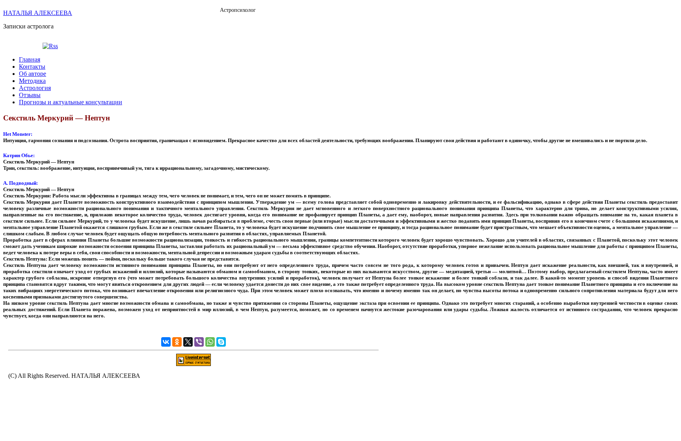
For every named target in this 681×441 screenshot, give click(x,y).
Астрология (35, 87)
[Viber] (199, 342)
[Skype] (221, 342)
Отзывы (30, 95)
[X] (188, 342)
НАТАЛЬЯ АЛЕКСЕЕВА (37, 12)
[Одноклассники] (177, 342)
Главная (29, 59)
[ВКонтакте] (166, 342)
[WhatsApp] (210, 342)
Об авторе (32, 73)
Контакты (32, 66)
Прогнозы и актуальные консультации (70, 102)
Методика (32, 80)
